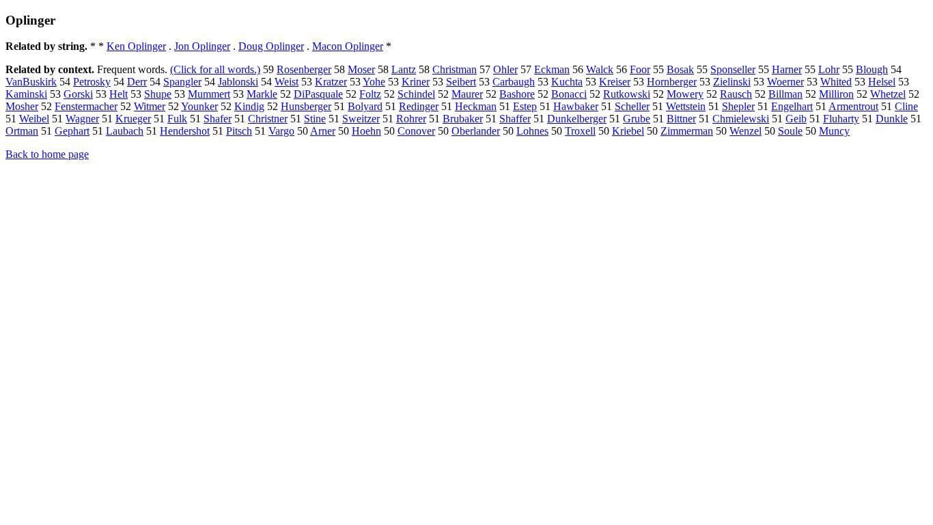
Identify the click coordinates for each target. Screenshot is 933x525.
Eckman (552, 69)
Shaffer (515, 118)
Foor (640, 69)
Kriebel (628, 131)
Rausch (736, 94)
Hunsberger (306, 106)
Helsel (881, 82)
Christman (454, 69)
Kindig (249, 106)
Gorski (78, 94)
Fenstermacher (86, 106)
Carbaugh (513, 82)
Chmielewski (740, 118)
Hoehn (366, 131)
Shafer (218, 118)
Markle (262, 94)
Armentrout (853, 106)
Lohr (828, 69)
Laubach (124, 131)
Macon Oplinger (347, 46)
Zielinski (732, 82)
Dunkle (892, 118)
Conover (416, 131)
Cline (906, 106)
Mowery (685, 94)
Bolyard (365, 106)
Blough (872, 69)
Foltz (370, 94)
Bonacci (569, 94)
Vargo (281, 131)
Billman (785, 94)
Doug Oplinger (271, 46)
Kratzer (331, 82)
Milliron (836, 94)
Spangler (182, 82)
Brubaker (463, 118)
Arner (322, 131)
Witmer (149, 106)
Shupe (157, 94)
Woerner (785, 82)
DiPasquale (318, 94)
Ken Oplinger (136, 46)
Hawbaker (575, 106)
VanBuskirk (31, 82)
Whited (836, 82)
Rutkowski (626, 94)
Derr (137, 82)
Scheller (632, 106)
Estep (525, 106)
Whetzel (888, 94)
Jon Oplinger (202, 46)
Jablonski (238, 82)
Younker (199, 106)
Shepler (738, 106)
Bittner (681, 118)
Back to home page (47, 154)
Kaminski (26, 94)
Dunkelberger (577, 118)
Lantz (403, 69)
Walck (599, 69)
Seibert (461, 82)
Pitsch (239, 131)
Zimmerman (686, 131)
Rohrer (411, 118)
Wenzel (745, 131)
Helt (118, 94)
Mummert (209, 94)
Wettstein (686, 106)
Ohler (505, 69)
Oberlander (475, 131)
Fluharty (841, 118)
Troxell (580, 131)
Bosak (680, 69)
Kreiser (614, 82)
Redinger (418, 106)
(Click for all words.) (215, 69)
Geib (796, 118)
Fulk (177, 118)
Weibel (34, 118)
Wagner (82, 118)
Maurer (467, 94)
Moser (361, 69)
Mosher (21, 106)
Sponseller (732, 69)
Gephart (72, 131)
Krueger (133, 118)
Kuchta (567, 82)
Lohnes (532, 131)
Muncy (834, 131)
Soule (790, 131)
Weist (286, 82)
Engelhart (792, 106)
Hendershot (185, 131)
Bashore (517, 94)
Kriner (416, 82)
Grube (636, 118)
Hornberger (672, 82)
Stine (315, 118)
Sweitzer (361, 118)
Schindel (416, 94)
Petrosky (92, 82)
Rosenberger (304, 69)
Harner (787, 69)
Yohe (374, 82)
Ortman (21, 131)
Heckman (476, 106)
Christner (268, 118)
